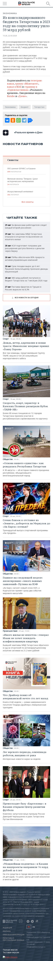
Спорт (6, 339)
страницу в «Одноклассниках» (22, 88)
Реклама (7, 931)
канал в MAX (14, 86)
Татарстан (39, 107)
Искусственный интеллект (20, 193)
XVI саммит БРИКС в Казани (21, 170)
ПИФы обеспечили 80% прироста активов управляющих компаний (24, 258)
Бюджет (25, 107)
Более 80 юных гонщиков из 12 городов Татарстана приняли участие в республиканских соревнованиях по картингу (25, 410)
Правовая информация (13, 935)
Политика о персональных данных (13, 939)
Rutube (11, 96)
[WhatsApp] (18, 120)
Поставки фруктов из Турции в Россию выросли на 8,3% (23, 288)
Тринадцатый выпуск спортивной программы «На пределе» (26, 526)
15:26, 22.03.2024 (10, 36)
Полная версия (10, 949)
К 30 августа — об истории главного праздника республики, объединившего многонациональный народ (26, 469)
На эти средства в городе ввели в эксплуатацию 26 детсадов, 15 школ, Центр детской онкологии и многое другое (26, 871)
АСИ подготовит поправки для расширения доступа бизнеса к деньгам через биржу (24, 248)
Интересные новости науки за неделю (24, 755)
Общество (8, 459)
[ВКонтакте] (7, 120)
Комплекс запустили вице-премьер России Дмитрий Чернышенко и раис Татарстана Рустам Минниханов (24, 811)
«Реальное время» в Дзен (28, 132)
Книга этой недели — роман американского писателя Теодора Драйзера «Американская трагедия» (25, 701)
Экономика (10, 13)
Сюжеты (12, 160)
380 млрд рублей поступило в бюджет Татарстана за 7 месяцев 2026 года (26, 279)
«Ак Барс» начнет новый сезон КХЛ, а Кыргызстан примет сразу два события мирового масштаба (23, 585)
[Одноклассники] (13, 120)
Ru (29, 927)
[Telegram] (24, 120)
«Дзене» (22, 96)
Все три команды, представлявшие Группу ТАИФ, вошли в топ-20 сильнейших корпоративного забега (26, 350)
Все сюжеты (27, 202)
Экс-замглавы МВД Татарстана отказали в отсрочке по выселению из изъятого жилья (24, 237)
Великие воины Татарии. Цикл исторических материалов (22, 181)
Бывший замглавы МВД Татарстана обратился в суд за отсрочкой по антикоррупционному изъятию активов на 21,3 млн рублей (26, 642)
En (34, 927)
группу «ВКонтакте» (26, 83)
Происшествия (10, 631)
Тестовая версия (11, 952)
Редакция (7, 928)
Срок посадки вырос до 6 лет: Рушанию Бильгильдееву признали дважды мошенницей (26, 269)
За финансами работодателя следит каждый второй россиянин (26, 226)
